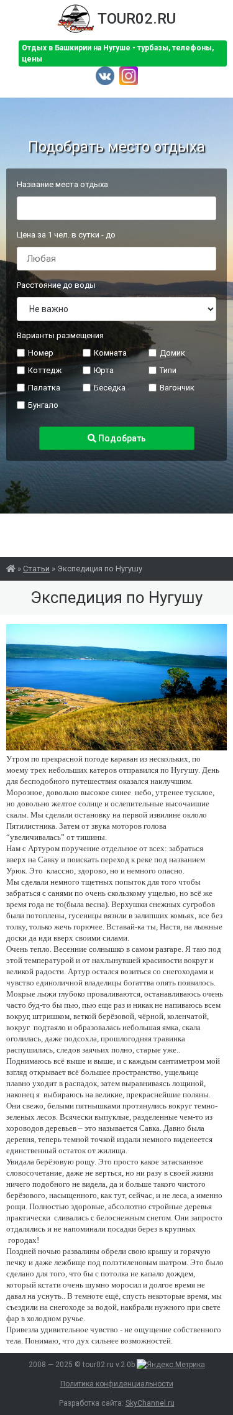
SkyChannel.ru (150, 1403)
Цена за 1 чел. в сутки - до (66, 234)
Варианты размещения (60, 335)
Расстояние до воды (56, 285)
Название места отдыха (62, 184)
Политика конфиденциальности (116, 1384)
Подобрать (121, 438)
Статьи (36, 568)
